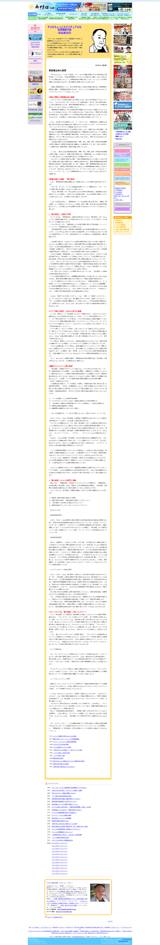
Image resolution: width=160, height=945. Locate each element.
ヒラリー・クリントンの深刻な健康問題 (64, 741)
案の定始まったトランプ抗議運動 (61, 818)
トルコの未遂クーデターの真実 (62, 747)
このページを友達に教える (54, 917)
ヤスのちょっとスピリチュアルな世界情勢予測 (56, 18)
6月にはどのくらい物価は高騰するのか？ (64, 793)
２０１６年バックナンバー (59, 868)
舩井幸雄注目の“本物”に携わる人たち (94, 927)
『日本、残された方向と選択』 (69, 905)
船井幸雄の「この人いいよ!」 (108, 14)
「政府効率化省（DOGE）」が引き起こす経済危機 (67, 835)
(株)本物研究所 (119, 222)
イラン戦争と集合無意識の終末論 (61, 796)
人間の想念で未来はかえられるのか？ (64, 766)
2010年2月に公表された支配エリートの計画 (64, 823)
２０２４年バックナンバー (59, 846)
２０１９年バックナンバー (59, 859)
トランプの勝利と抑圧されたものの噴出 (64, 736)
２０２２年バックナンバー (59, 851)
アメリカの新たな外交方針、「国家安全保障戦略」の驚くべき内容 (71, 807)
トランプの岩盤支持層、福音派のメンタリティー (66, 829)
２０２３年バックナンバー (59, 848)
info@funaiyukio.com (79, 936)
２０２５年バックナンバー (59, 843)
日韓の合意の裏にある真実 (61, 764)
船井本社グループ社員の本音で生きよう (98, 933)
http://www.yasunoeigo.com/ (64, 911)
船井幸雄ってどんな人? (61, 14)
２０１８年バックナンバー (59, 862)
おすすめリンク (73, 14)
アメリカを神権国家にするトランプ (62, 832)
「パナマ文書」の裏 (59, 755)
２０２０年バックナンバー (59, 857)
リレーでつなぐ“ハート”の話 (80, 933)
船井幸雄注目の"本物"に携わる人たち (95, 14)
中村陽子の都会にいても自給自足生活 (71, 18)
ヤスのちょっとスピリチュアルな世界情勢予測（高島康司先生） (44, 931)
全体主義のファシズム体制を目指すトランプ (65, 804)
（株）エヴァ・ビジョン (122, 231)
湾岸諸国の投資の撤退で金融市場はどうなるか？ (66, 799)
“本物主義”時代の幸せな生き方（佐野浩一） (110, 931)
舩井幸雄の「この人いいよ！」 (112, 927)
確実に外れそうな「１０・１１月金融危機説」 (66, 739)
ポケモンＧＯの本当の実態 (61, 744)
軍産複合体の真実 (58, 758)
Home (35, 14)
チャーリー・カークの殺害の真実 (61, 815)
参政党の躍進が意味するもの (60, 821)
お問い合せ (118, 139)
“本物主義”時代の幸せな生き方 (85, 18)
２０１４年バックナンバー (59, 873)
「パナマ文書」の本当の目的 (61, 753)
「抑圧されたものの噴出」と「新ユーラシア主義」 (68, 750)
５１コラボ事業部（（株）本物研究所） (35, 97)
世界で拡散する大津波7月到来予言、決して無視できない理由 (70, 826)
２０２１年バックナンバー (59, 854)
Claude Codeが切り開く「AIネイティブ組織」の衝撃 (67, 790)
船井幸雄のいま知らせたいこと (48, 14)
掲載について (119, 136)
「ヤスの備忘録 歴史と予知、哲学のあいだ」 (69, 891)
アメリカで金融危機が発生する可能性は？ (64, 812)
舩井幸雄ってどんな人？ (59, 927)
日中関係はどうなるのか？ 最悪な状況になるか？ (67, 810)
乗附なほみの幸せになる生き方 (100, 18)
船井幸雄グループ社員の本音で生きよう (125, 18)
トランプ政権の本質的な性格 (60, 837)
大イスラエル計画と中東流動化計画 (62, 840)
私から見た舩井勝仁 (84, 14)
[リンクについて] (127, 939)
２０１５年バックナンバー (59, 871)
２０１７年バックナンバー (59, 865)
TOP (30, 927)
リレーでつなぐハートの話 (113, 18)
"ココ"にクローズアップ (124, 14)
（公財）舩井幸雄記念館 (122, 229)
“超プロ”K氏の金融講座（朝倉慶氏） (70, 931)
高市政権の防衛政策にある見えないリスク (64, 801)
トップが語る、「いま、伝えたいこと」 (42, 927)
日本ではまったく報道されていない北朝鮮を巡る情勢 (68, 761)
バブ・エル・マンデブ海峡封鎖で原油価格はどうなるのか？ (69, 787)
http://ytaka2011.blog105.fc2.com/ (66, 909)
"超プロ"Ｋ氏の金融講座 (38, 18)
